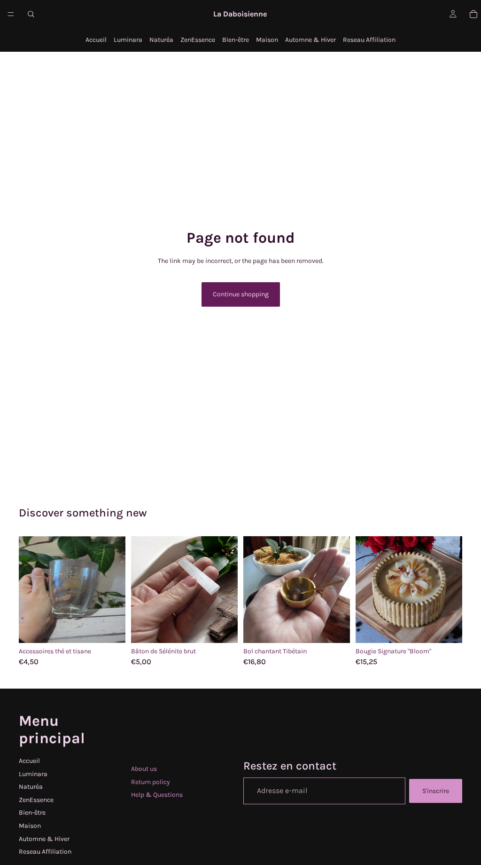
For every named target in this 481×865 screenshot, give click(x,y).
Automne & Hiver (310, 40)
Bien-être (235, 40)
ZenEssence (197, 40)
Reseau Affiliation (369, 40)
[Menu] (11, 14)
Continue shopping (241, 294)
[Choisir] (110, 628)
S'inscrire (435, 791)
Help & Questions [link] (157, 795)
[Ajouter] (223, 628)
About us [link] (144, 769)
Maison (267, 40)
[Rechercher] (31, 14)
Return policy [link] (150, 782)
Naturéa (161, 40)
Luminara (128, 40)
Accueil (96, 40)
